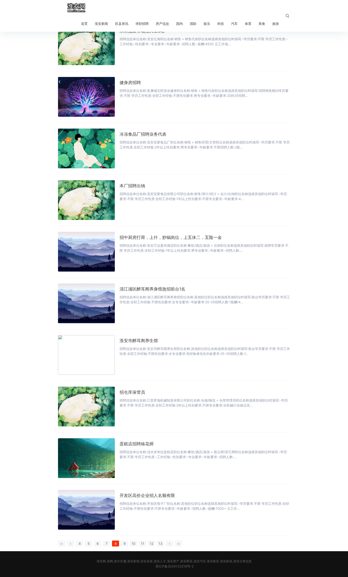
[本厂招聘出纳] (86, 200)
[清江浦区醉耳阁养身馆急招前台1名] (86, 303)
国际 (193, 24)
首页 (84, 24)
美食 (262, 24)
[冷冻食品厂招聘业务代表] (86, 148)
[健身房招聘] (86, 97)
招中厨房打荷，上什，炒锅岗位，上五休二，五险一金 (171, 237)
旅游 (275, 24)
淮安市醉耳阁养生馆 (139, 340)
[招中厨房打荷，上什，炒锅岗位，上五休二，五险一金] (86, 252)
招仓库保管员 (132, 392)
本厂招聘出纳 (132, 185)
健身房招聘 (130, 82)
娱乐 (207, 24)
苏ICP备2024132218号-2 (175, 566)
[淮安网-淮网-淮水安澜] (76, 7)
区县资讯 (121, 24)
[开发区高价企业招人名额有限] (86, 510)
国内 (179, 24)
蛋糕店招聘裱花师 (137, 443)
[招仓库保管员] (86, 406)
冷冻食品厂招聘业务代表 (143, 134)
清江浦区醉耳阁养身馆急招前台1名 (152, 288)
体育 (248, 24)
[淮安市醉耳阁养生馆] (86, 355)
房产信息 (162, 24)
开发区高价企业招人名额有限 (147, 495)
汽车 (234, 24)
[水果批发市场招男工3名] (86, 45)
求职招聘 (142, 24)
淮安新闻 (101, 24)
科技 (220, 24)
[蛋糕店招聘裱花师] (86, 458)
